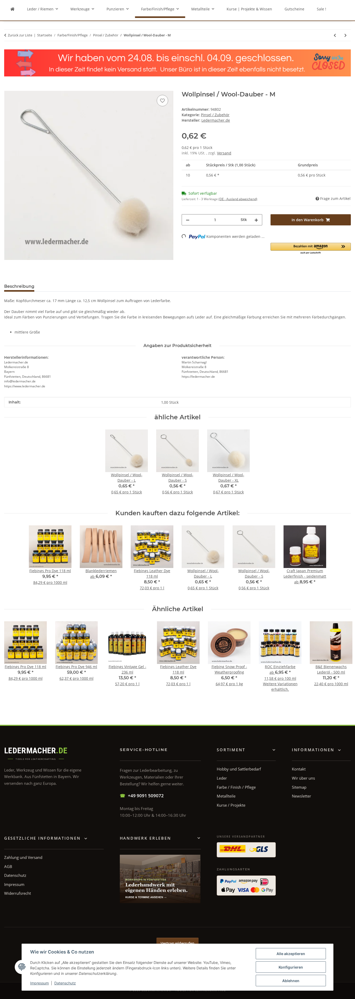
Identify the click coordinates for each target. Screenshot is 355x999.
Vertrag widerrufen (177, 943)
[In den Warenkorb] (8, 88)
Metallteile (226, 796)
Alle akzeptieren (291, 953)
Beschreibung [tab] (19, 286)
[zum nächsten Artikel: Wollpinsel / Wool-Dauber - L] (345, 35)
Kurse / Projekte (231, 805)
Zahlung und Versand (23, 857)
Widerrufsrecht (17, 893)
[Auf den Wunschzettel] (162, 100)
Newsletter (301, 796)
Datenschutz (65, 983)
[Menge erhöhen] (256, 219)
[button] (311, 248)
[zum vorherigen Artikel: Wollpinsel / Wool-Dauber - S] (335, 35)
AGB (8, 866)
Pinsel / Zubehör (215, 114)
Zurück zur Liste (20, 35)
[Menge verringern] (187, 219)
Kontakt (299, 769)
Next (342, 662)
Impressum (39, 983)
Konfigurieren (291, 967)
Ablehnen (290, 980)
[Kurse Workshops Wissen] (160, 879)
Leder (222, 778)
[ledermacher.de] (12, 9)
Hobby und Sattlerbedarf (239, 769)
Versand (224, 153)
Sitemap (299, 787)
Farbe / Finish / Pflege (236, 787)
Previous (13, 662)
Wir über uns (303, 778)
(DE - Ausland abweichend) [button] (238, 199)
